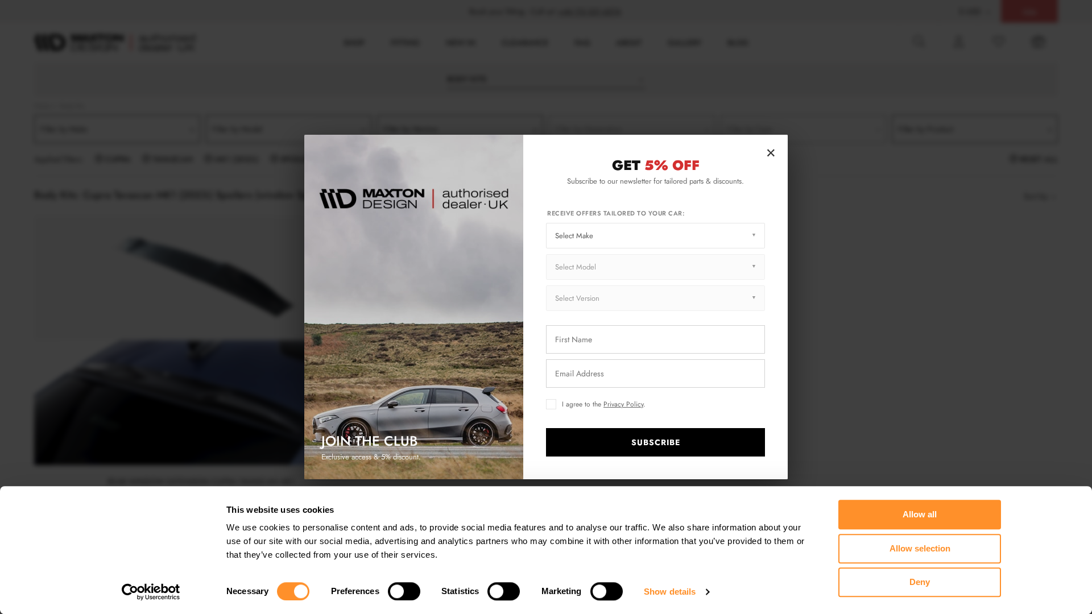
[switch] (404, 591)
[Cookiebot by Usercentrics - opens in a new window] (151, 591)
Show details (670, 591)
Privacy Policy (623, 404)
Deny (919, 582)
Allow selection (920, 548)
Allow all (920, 514)
